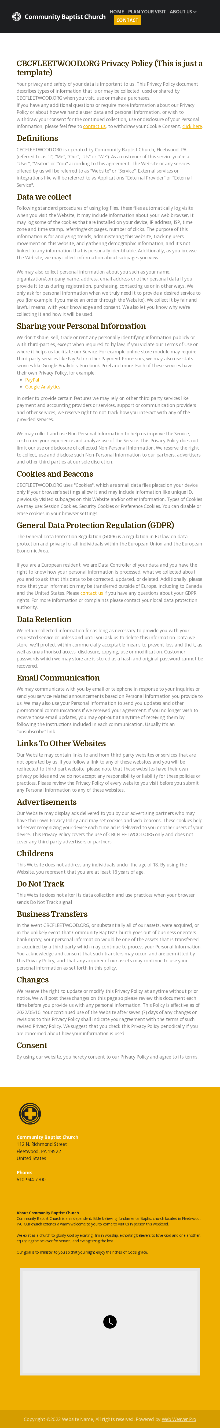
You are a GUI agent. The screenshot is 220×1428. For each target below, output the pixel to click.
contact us (94, 126)
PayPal (32, 379)
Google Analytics (42, 386)
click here (192, 126)
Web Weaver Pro (179, 1419)
